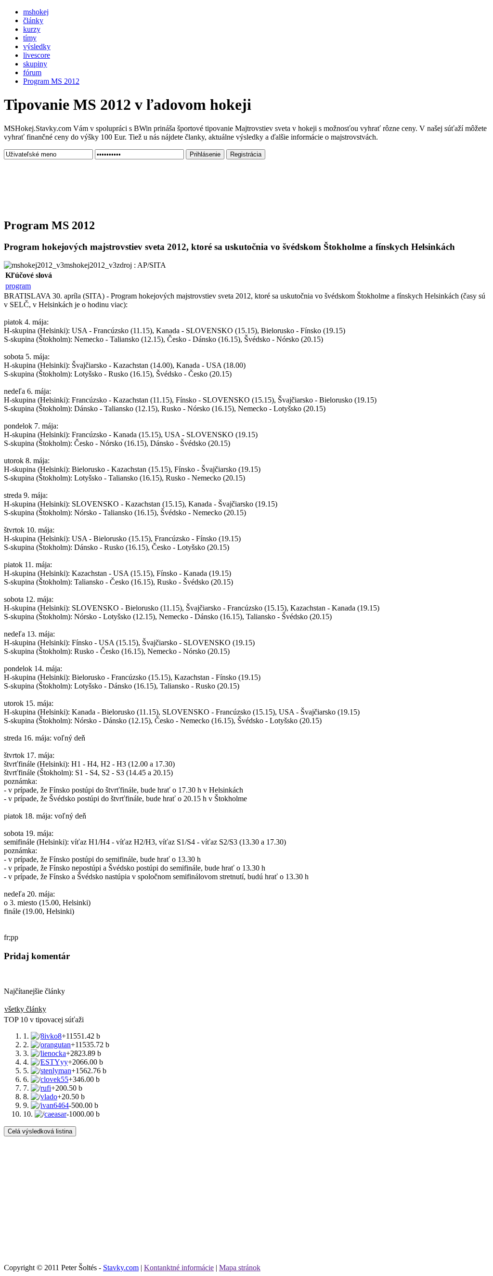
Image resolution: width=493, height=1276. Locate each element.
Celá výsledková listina (40, 1131)
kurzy (31, 29)
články (33, 20)
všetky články (25, 1009)
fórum (32, 72)
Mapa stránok (239, 1267)
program (18, 286)
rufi (45, 1088)
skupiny (35, 64)
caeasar (55, 1114)
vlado (48, 1097)
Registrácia (245, 154)
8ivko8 (51, 1036)
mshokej (36, 12)
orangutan (55, 1045)
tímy (30, 38)
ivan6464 (54, 1105)
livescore (36, 55)
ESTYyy (54, 1062)
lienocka (53, 1053)
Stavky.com (121, 1267)
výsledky (37, 46)
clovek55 (54, 1079)
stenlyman (55, 1071)
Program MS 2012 (51, 81)
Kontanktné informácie (179, 1267)
